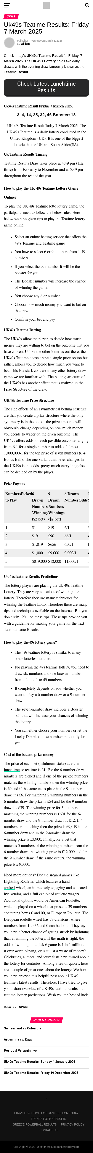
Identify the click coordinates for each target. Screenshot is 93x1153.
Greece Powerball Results (35, 1124)
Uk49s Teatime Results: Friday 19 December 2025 (41, 1073)
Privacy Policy (73, 1124)
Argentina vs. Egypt (19, 1039)
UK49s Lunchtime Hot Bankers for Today (46, 1113)
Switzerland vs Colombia (22, 1028)
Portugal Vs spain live (20, 1051)
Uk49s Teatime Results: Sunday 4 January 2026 (39, 1062)
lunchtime (12, 769)
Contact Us (49, 1130)
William (25, 43)
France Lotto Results (48, 1119)
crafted (9, 887)
